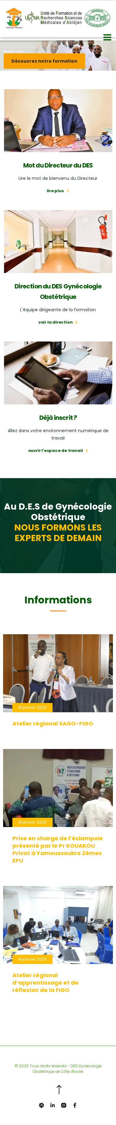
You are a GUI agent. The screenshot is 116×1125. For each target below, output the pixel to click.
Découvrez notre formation (44, 61)
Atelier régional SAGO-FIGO (52, 723)
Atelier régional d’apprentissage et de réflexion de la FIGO (45, 982)
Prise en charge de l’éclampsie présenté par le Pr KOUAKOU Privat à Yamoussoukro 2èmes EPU (57, 849)
